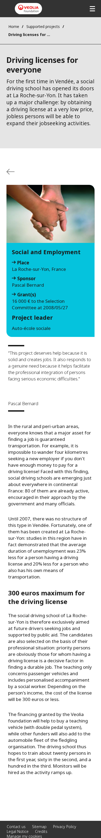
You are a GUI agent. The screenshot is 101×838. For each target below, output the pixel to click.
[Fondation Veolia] (28, 8)
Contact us (16, 826)
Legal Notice (18, 831)
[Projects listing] (10, 172)
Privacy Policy (64, 826)
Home (13, 26)
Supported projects (43, 26)
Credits (41, 831)
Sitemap (39, 826)
